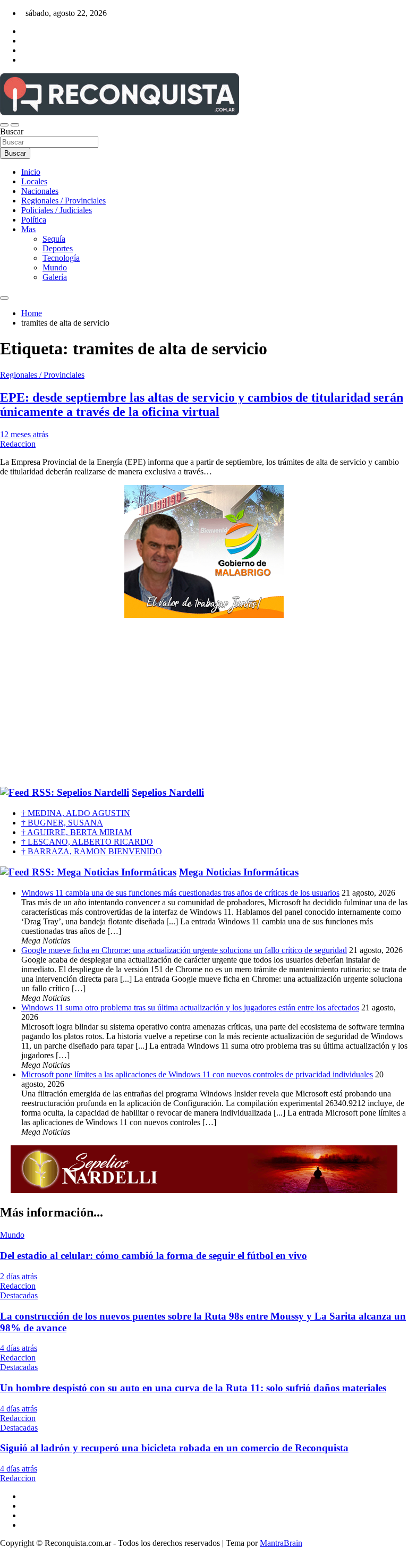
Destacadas (19, 1295)
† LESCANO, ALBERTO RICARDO (87, 841)
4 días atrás (18, 1348)
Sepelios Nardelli (168, 792)
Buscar (11, 131)
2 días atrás (18, 1276)
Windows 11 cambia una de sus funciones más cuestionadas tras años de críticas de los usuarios (180, 892)
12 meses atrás (24, 434)
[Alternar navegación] (4, 124)
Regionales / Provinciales (63, 200)
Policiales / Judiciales (56, 210)
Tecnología (61, 257)
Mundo (54, 267)
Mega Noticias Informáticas (239, 872)
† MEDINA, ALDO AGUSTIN (75, 813)
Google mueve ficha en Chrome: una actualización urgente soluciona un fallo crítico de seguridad (184, 950)
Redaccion (18, 443)
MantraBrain (281, 1542)
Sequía (53, 238)
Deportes (57, 248)
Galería (54, 277)
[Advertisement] (204, 702)
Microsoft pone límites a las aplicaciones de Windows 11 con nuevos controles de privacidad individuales (197, 1074)
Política (33, 219)
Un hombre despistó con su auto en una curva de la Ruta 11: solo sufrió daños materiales (193, 1387)
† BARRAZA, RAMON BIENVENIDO (91, 851)
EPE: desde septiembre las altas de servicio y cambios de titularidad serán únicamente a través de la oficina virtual (201, 404)
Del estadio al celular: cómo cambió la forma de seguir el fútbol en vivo (153, 1255)
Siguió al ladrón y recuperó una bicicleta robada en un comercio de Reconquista (174, 1447)
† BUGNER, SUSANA (62, 822)
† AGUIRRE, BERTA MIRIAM (76, 832)
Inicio (30, 171)
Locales (34, 181)
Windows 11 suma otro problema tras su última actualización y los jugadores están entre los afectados (190, 1007)
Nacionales (39, 190)
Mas (28, 229)
